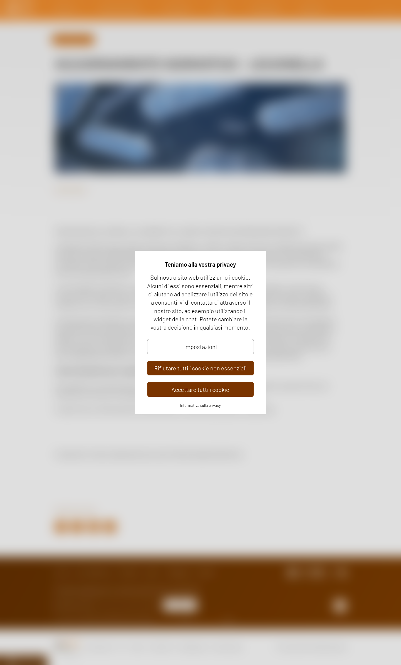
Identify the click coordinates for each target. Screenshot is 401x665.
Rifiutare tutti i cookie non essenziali (200, 368)
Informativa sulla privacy (200, 405)
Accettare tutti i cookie (200, 389)
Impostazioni (200, 346)
